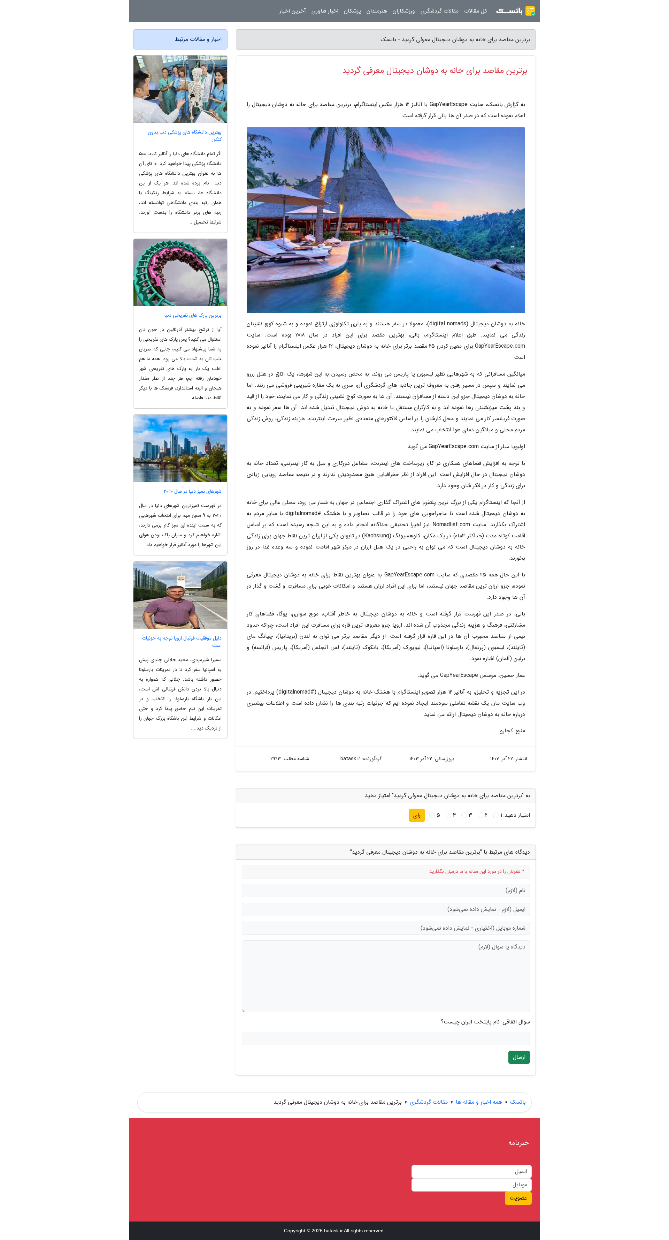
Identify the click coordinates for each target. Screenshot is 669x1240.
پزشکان (352, 11)
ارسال (519, 1057)
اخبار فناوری (325, 11)
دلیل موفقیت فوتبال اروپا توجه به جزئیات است (182, 642)
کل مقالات (475, 11)
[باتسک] (515, 11)
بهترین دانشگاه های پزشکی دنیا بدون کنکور (185, 136)
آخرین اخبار (292, 11)
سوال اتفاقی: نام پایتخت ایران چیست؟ (485, 1022)
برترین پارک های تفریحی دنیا (193, 315)
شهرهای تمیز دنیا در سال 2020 (193, 491)
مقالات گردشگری (440, 11)
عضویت (518, 1198)
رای (417, 815)
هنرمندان (377, 11)
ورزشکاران (404, 11)
